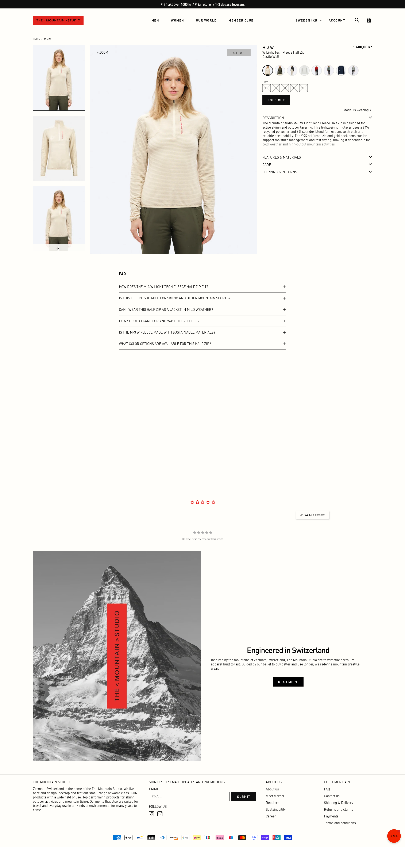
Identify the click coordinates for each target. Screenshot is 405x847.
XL (303, 88)
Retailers (272, 802)
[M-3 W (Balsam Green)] (329, 70)
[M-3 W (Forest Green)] (280, 70)
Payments (331, 816)
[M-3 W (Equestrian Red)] (316, 70)
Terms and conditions (340, 822)
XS (266, 88)
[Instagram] (159, 813)
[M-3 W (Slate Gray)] (353, 70)
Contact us (332, 795)
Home (36, 38)
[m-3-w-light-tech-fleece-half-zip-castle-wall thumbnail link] (59, 78)
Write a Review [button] (315, 515)
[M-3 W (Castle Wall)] (267, 70)
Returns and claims (338, 809)
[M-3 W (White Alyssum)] (304, 70)
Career (271, 816)
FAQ (327, 789)
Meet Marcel (275, 795)
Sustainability (276, 809)
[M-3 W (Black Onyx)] (292, 70)
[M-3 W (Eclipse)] (341, 70)
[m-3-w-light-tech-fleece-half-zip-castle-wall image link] (173, 149)
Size (265, 81)
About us (272, 789)
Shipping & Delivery (338, 802)
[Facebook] (151, 813)
